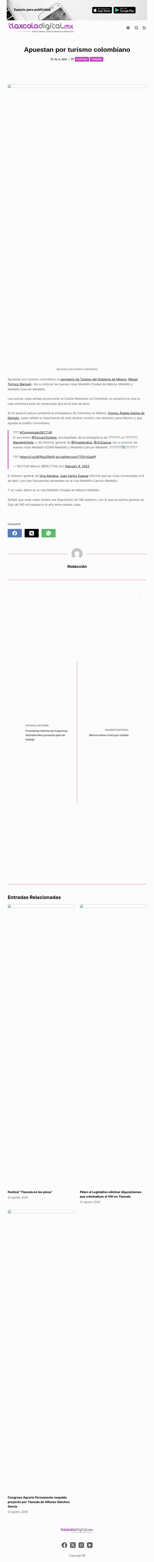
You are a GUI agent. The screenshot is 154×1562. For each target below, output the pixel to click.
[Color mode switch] (128, 28)
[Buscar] (136, 27)
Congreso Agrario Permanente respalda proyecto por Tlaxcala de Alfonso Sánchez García (39, 1502)
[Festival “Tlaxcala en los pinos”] (41, 1045)
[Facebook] (15, 533)
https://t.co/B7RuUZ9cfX (37, 457)
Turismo (96, 59)
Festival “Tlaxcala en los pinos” (30, 1192)
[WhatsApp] (49, 533)
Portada (82, 59)
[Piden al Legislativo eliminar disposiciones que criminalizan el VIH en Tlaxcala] (113, 1045)
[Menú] (144, 28)
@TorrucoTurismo (44, 437)
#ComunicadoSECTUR (36, 432)
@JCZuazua (102, 442)
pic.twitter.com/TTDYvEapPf (76, 457)
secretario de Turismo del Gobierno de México (93, 379)
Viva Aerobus (48, 476)
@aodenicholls (23, 442)
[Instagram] (81, 1545)
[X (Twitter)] (32, 533)
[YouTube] (90, 1545)
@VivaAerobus (81, 442)
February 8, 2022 (77, 466)
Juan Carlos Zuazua (73, 476)
